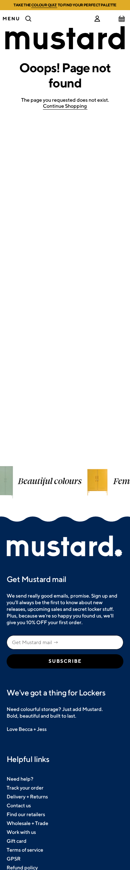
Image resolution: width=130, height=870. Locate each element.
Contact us (19, 806)
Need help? (20, 779)
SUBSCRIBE (65, 661)
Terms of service (25, 850)
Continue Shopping (65, 106)
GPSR (14, 859)
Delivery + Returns (27, 797)
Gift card (17, 841)
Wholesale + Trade (27, 823)
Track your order (25, 788)
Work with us (21, 832)
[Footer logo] (65, 546)
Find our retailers (26, 814)
